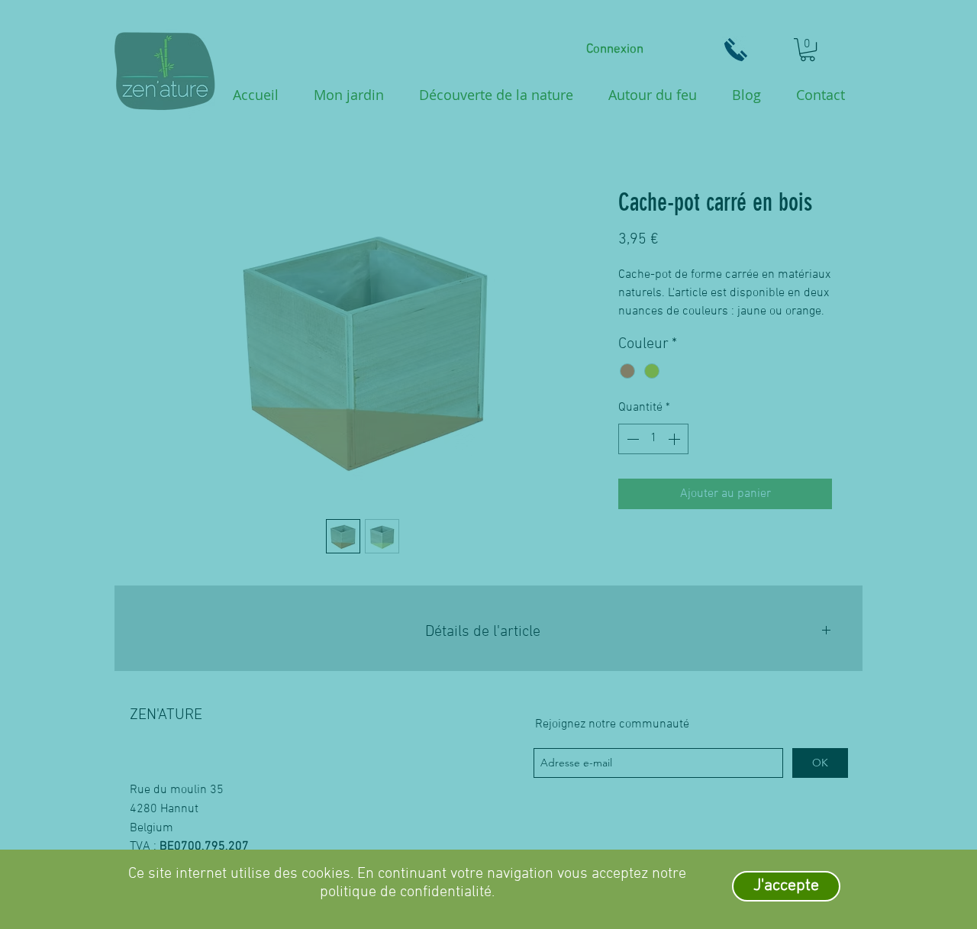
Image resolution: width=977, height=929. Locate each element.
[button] (786, 886)
